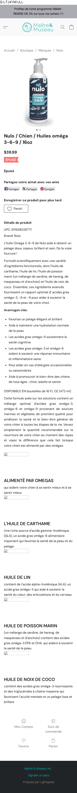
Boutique (26, 50)
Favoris (24, 746)
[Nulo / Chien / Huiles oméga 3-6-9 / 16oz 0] (38, 92)
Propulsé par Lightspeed (38, 782)
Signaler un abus (38, 775)
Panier (53, 746)
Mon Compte (23, 727)
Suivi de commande (53, 729)
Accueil (9, 50)
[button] (38, 27)
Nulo (59, 50)
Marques (44, 50)
